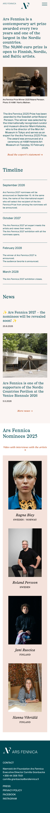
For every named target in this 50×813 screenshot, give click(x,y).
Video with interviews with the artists (25, 447)
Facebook (9, 795)
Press (7, 786)
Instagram (10, 799)
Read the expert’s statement (24, 154)
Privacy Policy (12, 790)
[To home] (9, 3)
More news (25, 411)
